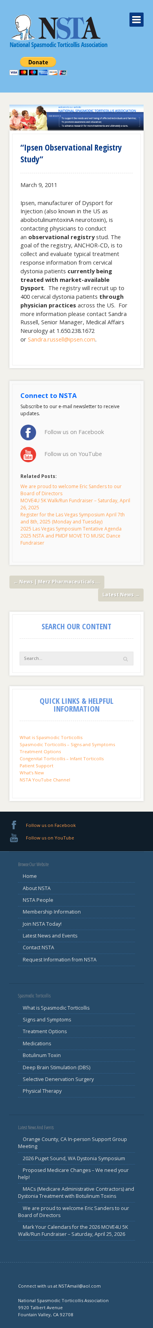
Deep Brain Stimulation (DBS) (56, 1067)
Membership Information (52, 911)
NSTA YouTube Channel (45, 780)
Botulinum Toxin (42, 1055)
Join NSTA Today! (42, 924)
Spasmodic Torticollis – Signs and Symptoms (67, 744)
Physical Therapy (42, 1091)
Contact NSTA (38, 947)
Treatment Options (40, 751)
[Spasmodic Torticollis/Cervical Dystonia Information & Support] (58, 31)
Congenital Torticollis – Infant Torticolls (62, 758)
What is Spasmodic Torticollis (51, 737)
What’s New (32, 773)
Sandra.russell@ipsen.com (61, 339)
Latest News (121, 594)
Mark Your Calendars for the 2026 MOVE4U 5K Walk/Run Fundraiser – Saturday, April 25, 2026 (73, 1230)
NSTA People (38, 900)
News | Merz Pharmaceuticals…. (56, 581)
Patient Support (36, 765)
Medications (37, 1043)
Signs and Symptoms (47, 1019)
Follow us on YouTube (73, 454)
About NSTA (37, 888)
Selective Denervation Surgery (58, 1079)
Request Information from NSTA (60, 959)
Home (30, 876)
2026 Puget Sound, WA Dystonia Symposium (74, 1158)
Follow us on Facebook (74, 432)
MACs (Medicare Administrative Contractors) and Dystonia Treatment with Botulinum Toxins (76, 1192)
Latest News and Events (50, 935)
